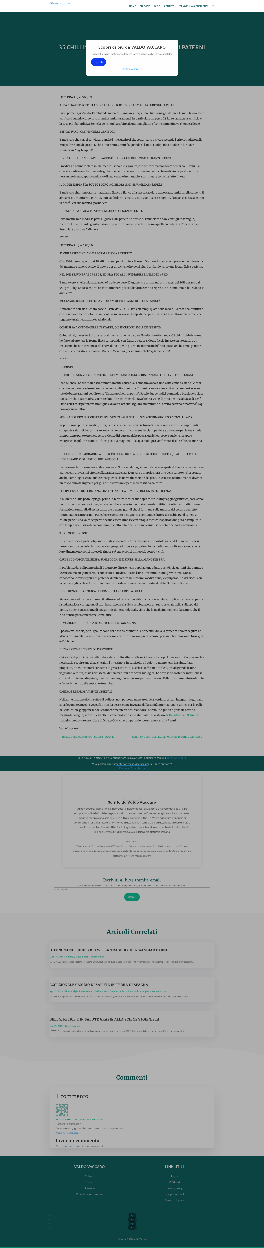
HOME (132, 6)
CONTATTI (169, 6)
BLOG (157, 6)
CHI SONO (145, 6)
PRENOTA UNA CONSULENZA (193, 6)
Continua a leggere (132, 68)
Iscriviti (99, 62)
